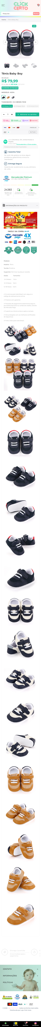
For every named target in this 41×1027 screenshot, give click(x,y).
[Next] (35, 42)
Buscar (36, 13)
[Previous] (5, 42)
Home (4, 19)
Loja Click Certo (26, 1010)
